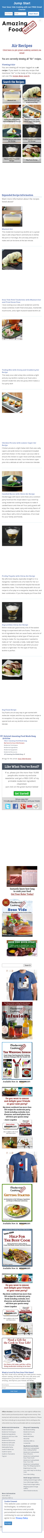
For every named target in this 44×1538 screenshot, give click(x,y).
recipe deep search (21, 76)
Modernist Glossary (8, 1445)
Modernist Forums (29, 1432)
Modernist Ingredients (11, 747)
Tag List (4, 1456)
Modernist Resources (10, 752)
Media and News (28, 1436)
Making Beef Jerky (7, 1447)
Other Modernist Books (30, 1491)
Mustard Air (7, 229)
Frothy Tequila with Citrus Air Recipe (18, 576)
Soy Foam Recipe (9, 709)
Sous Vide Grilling (28, 1474)
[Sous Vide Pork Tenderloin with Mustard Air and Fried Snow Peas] (31, 93)
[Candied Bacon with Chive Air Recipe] (11, 133)
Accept (8, 1523)
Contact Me (26, 1443)
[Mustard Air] (11, 93)
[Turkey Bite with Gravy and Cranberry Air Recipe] (11, 114)
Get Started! (22, 793)
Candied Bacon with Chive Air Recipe (18, 494)
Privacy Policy (22, 1518)
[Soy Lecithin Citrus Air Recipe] (11, 153)
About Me (26, 1439)
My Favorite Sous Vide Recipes (14, 743)
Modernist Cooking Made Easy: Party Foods (31, 1457)
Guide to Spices (7, 1452)
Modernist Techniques (11, 745)
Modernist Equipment (10, 750)
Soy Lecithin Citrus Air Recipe (15, 625)
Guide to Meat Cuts (8, 1449)
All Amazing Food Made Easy (13, 754)
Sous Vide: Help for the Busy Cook (32, 1471)
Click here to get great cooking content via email (22, 51)
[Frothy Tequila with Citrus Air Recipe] (31, 133)
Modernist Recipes (7, 1430)
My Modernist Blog (29, 1430)
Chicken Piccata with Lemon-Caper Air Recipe (19, 444)
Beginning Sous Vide (29, 1468)
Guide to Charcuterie (8, 1454)
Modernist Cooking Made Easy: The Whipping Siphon (31, 1465)
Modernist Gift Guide (8, 1443)
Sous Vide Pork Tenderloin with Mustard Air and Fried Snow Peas (21, 300)
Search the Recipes (13, 82)
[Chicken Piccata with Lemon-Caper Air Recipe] (31, 114)
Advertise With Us (28, 1441)
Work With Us (27, 1434)
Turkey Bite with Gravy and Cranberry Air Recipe (20, 371)
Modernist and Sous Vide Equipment (10, 1437)
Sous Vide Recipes (24, 759)
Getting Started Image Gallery (32, 1480)
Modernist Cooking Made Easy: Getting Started (31, 1449)
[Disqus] (22, 839)
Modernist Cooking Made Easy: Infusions (31, 1453)
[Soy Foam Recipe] (31, 153)
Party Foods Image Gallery (31, 1484)
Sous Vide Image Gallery (31, 1482)
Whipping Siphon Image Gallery (30, 1487)
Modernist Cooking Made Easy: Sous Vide (31, 1461)
